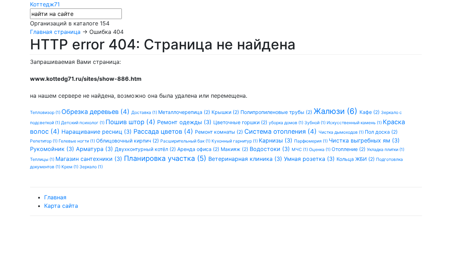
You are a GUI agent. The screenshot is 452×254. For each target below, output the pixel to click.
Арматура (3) (95, 148)
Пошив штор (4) (131, 122)
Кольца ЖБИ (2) (356, 159)
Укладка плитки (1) (385, 149)
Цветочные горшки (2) (241, 122)
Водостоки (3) (271, 148)
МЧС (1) (300, 149)
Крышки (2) (226, 112)
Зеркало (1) (91, 166)
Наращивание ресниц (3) (97, 131)
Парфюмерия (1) (311, 141)
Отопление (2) (349, 149)
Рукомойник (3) (53, 148)
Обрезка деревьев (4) (96, 111)
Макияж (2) (235, 149)
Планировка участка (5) (166, 158)
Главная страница (55, 31)
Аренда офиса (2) (199, 149)
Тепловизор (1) (45, 112)
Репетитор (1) (44, 141)
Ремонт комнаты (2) (219, 132)
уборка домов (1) (286, 122)
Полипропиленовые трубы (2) (277, 112)
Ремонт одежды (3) (185, 122)
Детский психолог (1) (83, 122)
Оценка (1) (320, 149)
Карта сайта (61, 205)
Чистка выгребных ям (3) (364, 140)
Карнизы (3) (276, 140)
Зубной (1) (315, 122)
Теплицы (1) (42, 159)
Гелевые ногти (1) (77, 141)
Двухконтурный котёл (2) (146, 149)
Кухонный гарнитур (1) (235, 141)
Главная (55, 197)
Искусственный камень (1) (355, 122)
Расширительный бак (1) (186, 141)
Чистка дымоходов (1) (342, 132)
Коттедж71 (45, 4)
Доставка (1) (144, 112)
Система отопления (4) (281, 131)
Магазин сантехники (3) (89, 158)
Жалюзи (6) (336, 111)
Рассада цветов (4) (164, 131)
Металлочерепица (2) (185, 112)
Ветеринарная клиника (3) (246, 158)
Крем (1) (70, 166)
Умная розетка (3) (310, 158)
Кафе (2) (370, 112)
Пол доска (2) (381, 132)
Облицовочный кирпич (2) (128, 141)
